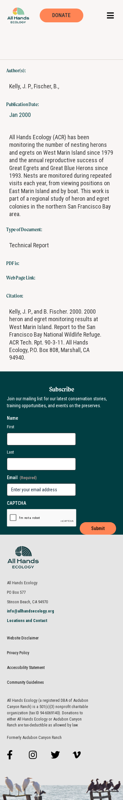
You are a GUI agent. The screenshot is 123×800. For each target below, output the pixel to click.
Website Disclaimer (23, 637)
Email (22, 477)
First (10, 426)
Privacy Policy (18, 652)
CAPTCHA (16, 503)
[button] (110, 15)
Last (10, 452)
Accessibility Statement (26, 667)
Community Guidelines (25, 682)
